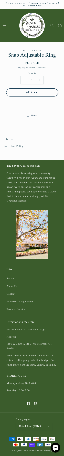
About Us (12, 286)
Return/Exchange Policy (20, 301)
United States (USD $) (30, 426)
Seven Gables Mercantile (27, 451)
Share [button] (34, 115)
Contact (11, 294)
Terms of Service (16, 309)
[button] (4, 25)
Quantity (32, 73)
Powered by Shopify (44, 451)
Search (10, 278)
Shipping (22, 67)
